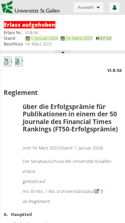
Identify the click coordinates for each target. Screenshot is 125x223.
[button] (88, 7)
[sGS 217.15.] (97, 191)
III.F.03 (105, 38)
